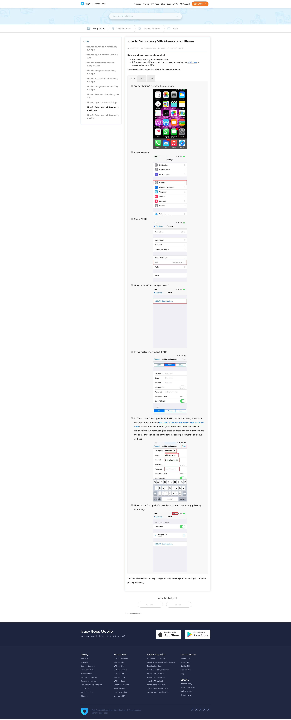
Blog (163, 4)
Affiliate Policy (186, 691)
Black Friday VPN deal (156, 684)
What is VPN (185, 658)
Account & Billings (151, 29)
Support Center (87, 692)
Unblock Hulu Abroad (156, 658)
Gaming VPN (186, 670)
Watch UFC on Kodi (155, 681)
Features (137, 4)
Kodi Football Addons (156, 677)
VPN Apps (155, 4)
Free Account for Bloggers (91, 684)
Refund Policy (186, 695)
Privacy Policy (186, 683)
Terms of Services (188, 687)
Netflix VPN (185, 666)
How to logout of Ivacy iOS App (102, 102)
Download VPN (87, 670)
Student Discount (88, 666)
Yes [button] (151, 604)
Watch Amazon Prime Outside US (161, 662)
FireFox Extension (121, 688)
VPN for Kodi (119, 673)
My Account (185, 4)
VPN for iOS (119, 666)
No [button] (180, 604)
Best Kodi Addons (154, 666)
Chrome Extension (121, 684)
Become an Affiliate (89, 677)
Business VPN (172, 4)
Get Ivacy (198, 4)
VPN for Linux (119, 677)
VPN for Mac (119, 662)
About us (84, 658)
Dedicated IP (119, 696)
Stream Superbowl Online (158, 692)
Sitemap (84, 696)
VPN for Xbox (119, 681)
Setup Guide (98, 29)
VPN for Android (120, 670)
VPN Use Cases (123, 29)
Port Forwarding (120, 692)
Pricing (146, 4)
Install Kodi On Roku (155, 673)
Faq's (175, 29)
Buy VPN (84, 662)
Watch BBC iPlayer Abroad (158, 670)
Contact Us (85, 688)
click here (192, 62)
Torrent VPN (185, 662)
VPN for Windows (121, 658)
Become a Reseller (88, 681)
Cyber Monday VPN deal (157, 688)
